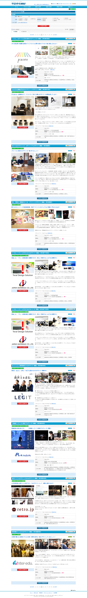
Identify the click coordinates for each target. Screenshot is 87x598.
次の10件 (55, 34)
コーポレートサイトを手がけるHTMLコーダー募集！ (26, 309)
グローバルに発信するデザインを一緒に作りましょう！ (25, 150)
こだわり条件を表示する (22, 22)
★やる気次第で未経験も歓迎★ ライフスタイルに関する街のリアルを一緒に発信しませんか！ (35, 43)
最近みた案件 (60, 3)
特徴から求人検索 (59, 7)
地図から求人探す (48, 7)
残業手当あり (33, 18)
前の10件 (32, 34)
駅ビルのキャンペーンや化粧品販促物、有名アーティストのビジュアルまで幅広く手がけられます (35, 207)
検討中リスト (54, 3)
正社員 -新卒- (45, 18)
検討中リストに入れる (70, 38)
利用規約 (41, 592)
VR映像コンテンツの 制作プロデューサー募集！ (24, 423)
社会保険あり (21, 18)
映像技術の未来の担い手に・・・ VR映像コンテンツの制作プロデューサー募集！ (32, 428)
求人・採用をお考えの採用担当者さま (41, 4)
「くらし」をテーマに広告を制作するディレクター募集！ (27, 38)
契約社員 (66, 18)
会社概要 (55, 592)
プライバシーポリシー (48, 592)
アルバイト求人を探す (27, 7)
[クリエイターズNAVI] (18, 3)
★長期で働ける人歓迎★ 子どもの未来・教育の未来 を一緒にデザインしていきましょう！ (34, 536)
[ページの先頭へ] (73, 590)
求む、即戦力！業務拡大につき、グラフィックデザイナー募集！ (28, 202)
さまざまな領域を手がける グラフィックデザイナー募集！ (27, 89)
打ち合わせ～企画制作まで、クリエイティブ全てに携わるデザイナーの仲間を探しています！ (34, 94)
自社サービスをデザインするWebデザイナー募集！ (25, 478)
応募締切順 (24, 31)
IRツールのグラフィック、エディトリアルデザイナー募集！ (27, 145)
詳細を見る (52, 69)
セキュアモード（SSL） (68, 3)
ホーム (31, 592)
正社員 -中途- (56, 18)
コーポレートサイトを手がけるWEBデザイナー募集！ (26, 253)
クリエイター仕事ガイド (70, 7)
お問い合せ (36, 592)
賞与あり (26, 18)
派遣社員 (44, 19)
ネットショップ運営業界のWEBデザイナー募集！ (25, 365)
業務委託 (44, 20)
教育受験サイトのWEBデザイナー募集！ (22, 532)
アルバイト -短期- (68, 19)
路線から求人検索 (38, 7)
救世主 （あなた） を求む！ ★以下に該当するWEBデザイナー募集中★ (29, 370)
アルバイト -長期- (57, 19)
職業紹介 (55, 20)
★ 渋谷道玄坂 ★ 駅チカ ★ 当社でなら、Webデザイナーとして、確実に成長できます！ (33, 483)
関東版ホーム (16, 7)
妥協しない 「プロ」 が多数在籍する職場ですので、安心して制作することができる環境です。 (35, 257)
